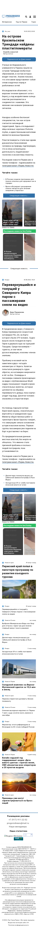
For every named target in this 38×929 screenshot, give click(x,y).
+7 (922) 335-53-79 (25, 861)
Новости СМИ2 (8, 227)
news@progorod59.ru (22, 859)
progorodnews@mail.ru (18, 823)
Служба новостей (10, 52)
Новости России (10, 620)
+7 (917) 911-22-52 (18, 819)
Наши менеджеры (18, 826)
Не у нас (7, 31)
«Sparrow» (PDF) (29, 914)
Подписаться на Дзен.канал (19, 59)
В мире (7, 280)
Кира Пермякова (17, 312)
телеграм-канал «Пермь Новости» (18, 166)
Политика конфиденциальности (18, 925)
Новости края (9, 562)
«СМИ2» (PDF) (18, 914)
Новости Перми (10, 681)
